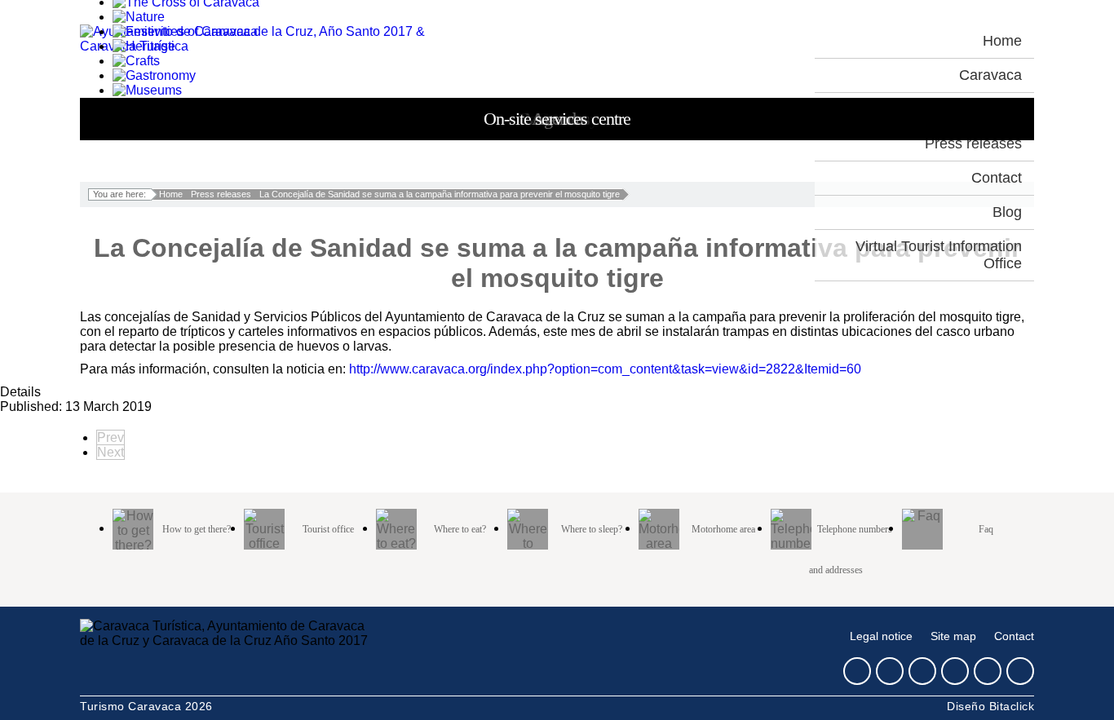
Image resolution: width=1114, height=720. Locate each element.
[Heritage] (144, 46)
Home (171, 194)
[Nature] (139, 17)
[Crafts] (136, 61)
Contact (1014, 636)
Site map (953, 636)
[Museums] (147, 90)
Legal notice (881, 636)
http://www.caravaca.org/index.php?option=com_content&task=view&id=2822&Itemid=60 (605, 369)
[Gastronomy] (154, 75)
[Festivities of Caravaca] (185, 31)
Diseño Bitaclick (990, 706)
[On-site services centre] (185, 119)
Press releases (221, 194)
